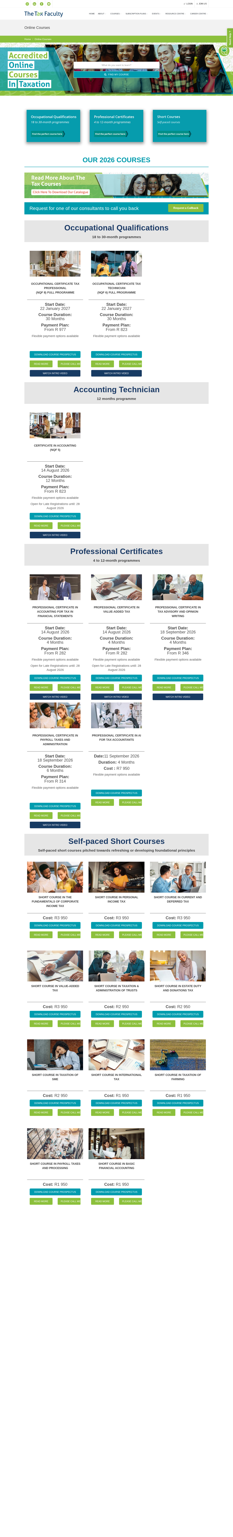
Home (92, 14)
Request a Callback (185, 208)
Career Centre (198, 14)
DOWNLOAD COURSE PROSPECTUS (55, 354)
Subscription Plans (136, 14)
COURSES (115, 14)
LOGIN (189, 4)
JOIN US (203, 4)
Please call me (71, 364)
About (101, 14)
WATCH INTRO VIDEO (55, 373)
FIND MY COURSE (118, 74)
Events (155, 14)
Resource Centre (174, 14)
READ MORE (41, 364)
